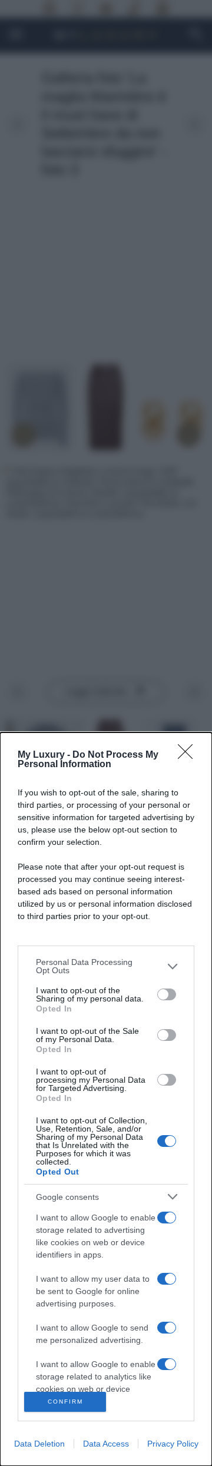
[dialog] (106, 1099)
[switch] (166, 994)
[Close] (189, 755)
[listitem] (106, 966)
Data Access (106, 1443)
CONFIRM (65, 1401)
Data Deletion (39, 1443)
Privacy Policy (172, 1443)
